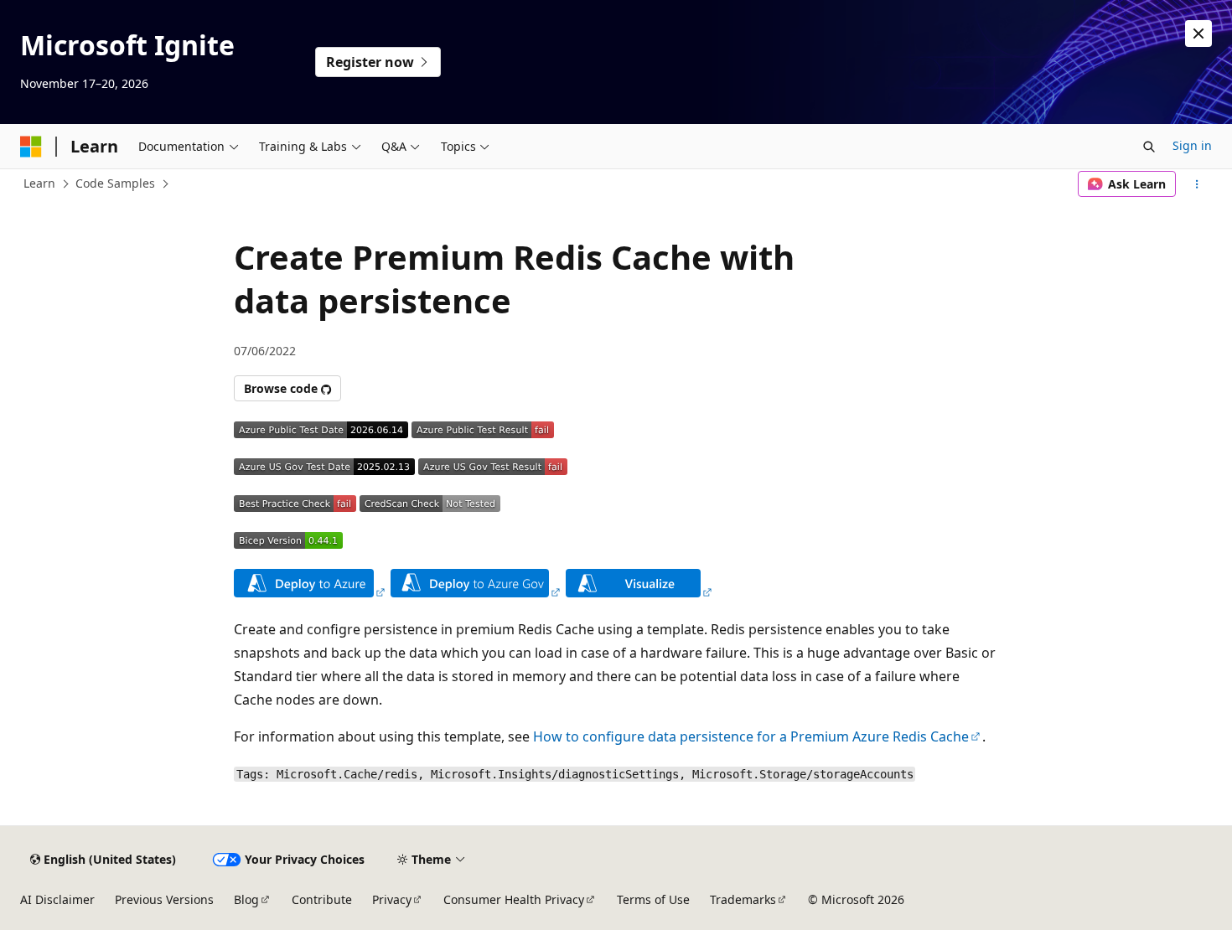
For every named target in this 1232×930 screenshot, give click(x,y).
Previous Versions (164, 899)
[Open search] (1149, 147)
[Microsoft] (31, 147)
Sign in (1192, 145)
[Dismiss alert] (1198, 33)
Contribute (322, 899)
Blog (246, 899)
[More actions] (1197, 184)
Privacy (392, 899)
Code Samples (115, 183)
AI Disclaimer (57, 899)
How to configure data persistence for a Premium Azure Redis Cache (751, 736)
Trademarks (743, 899)
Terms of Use (653, 899)
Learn (39, 183)
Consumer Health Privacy (513, 899)
